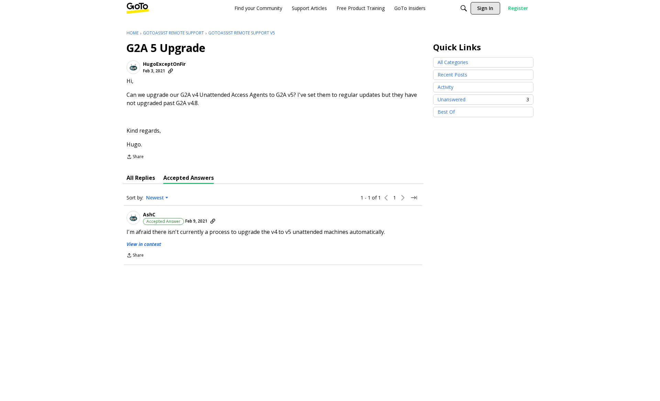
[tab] (140, 178)
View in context (143, 244)
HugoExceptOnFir (164, 64)
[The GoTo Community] (137, 8)
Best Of (446, 112)
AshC (149, 215)
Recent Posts (452, 74)
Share (135, 157)
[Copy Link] (170, 71)
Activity (445, 87)
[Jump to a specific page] (413, 197)
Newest (155, 197)
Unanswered (483, 99)
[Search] (464, 8)
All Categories (453, 62)
